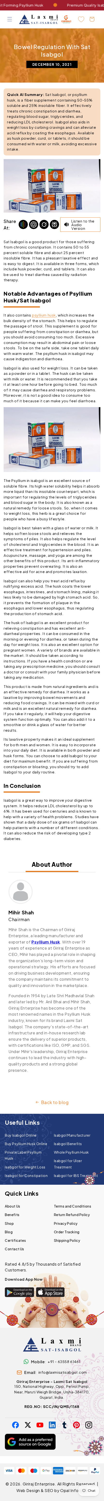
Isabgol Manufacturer (72, 1135)
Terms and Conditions (72, 1206)
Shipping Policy (67, 1240)
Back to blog (55, 1102)
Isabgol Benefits (68, 1143)
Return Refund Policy (72, 1214)
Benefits (12, 1214)
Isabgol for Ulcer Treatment (68, 1163)
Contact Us (14, 1249)
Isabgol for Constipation (26, 1175)
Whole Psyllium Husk (71, 1152)
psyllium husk (44, 315)
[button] (9, 19)
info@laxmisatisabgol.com (62, 1372)
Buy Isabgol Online (21, 1135)
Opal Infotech (74, 1490)
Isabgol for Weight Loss (25, 1167)
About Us (12, 1206)
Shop (9, 1223)
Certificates (15, 1240)
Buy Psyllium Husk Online (26, 1143)
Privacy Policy (66, 1223)
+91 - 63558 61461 (64, 1361)
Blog (9, 1232)
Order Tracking (67, 1232)
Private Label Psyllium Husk (23, 1155)
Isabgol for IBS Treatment (76, 1175)
